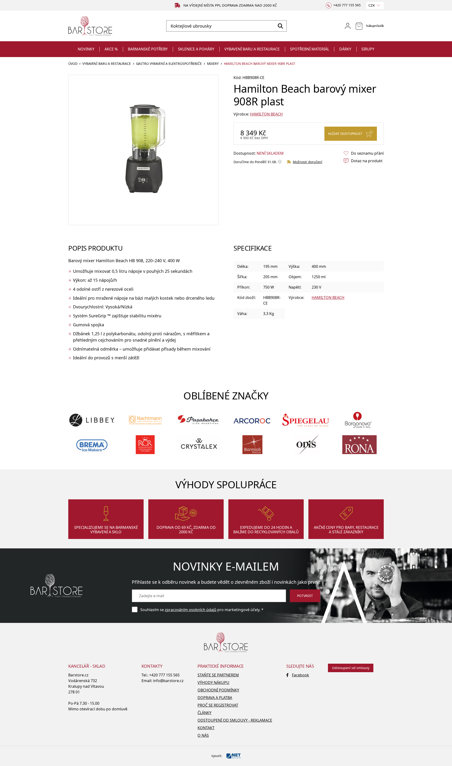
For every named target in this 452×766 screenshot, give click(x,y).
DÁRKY (345, 49)
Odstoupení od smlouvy (350, 668)
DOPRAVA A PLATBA (215, 697)
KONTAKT (206, 727)
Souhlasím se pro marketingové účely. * (201, 609)
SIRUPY (367, 49)
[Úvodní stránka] (90, 26)
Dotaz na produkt (367, 160)
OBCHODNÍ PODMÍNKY (218, 690)
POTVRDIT (305, 595)
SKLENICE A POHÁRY (196, 49)
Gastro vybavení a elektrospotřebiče (169, 64)
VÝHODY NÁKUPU (213, 682)
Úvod (72, 64)
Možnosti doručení (307, 162)
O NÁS (203, 735)
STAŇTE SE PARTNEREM (218, 675)
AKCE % (111, 49)
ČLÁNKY (204, 712)
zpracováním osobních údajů (190, 609)
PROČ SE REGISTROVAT (218, 705)
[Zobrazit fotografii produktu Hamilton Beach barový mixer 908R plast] (143, 150)
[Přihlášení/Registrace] (347, 26)
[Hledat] (280, 26)
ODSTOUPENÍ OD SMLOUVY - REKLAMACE (235, 720)
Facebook (300, 675)
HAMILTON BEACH (266, 114)
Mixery (213, 64)
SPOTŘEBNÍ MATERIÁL (309, 49)
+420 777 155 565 (164, 675)
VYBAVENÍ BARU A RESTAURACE (252, 49)
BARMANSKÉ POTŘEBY (148, 49)
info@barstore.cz (168, 680)
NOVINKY (86, 49)
